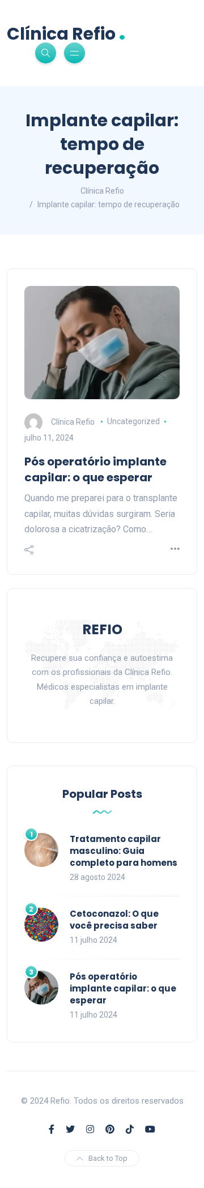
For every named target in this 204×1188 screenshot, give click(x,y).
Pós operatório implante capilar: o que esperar (95, 469)
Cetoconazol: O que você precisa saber (114, 919)
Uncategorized (133, 421)
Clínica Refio (66, 32)
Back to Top (108, 1158)
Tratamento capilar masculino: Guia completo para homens (123, 851)
